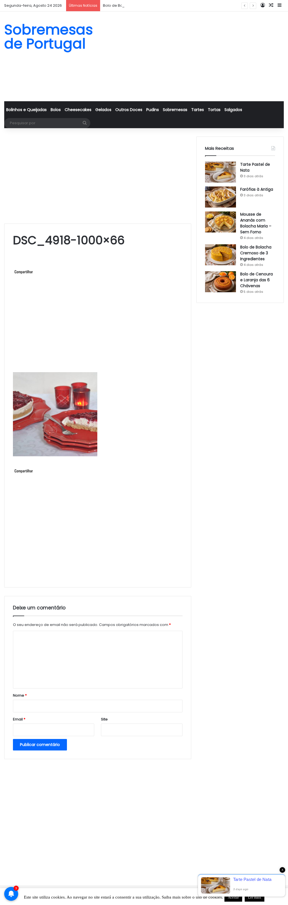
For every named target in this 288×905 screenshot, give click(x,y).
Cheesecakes (78, 109)
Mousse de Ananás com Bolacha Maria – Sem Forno (255, 223)
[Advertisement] (192, 56)
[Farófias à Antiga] (220, 197)
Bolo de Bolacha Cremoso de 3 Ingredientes (143, 5)
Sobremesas (175, 109)
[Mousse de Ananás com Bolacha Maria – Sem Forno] (220, 221)
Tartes (197, 109)
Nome (20, 695)
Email (19, 719)
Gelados (103, 109)
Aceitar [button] (233, 897)
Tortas (214, 109)
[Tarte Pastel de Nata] (220, 172)
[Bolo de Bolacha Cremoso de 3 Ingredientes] (220, 254)
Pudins (152, 109)
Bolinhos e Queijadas (26, 109)
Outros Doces (128, 109)
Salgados (233, 109)
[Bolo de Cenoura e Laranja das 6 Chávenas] (220, 281)
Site (104, 719)
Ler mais (254, 897)
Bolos (56, 109)
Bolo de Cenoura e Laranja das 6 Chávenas (256, 280)
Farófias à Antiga (256, 189)
